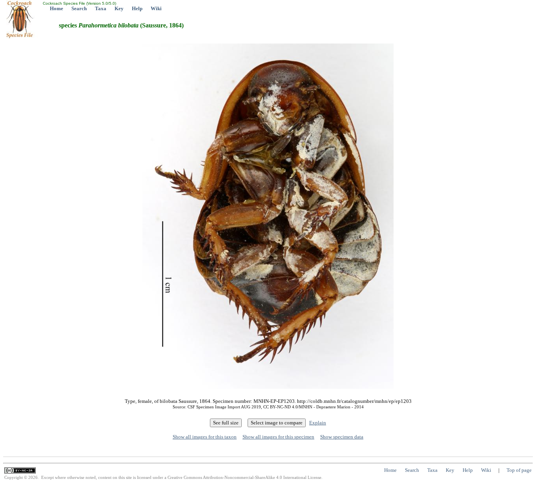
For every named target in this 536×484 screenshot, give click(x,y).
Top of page (519, 470)
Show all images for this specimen (278, 437)
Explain (317, 423)
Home (56, 8)
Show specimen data (341, 437)
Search (79, 8)
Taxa (100, 8)
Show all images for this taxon (205, 437)
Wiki (156, 8)
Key (119, 8)
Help (137, 8)
